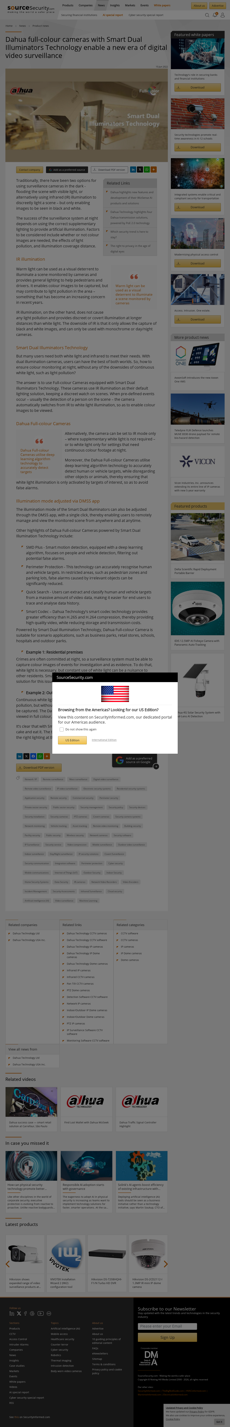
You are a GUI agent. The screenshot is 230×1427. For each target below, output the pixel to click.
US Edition (72, 740)
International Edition (104, 740)
